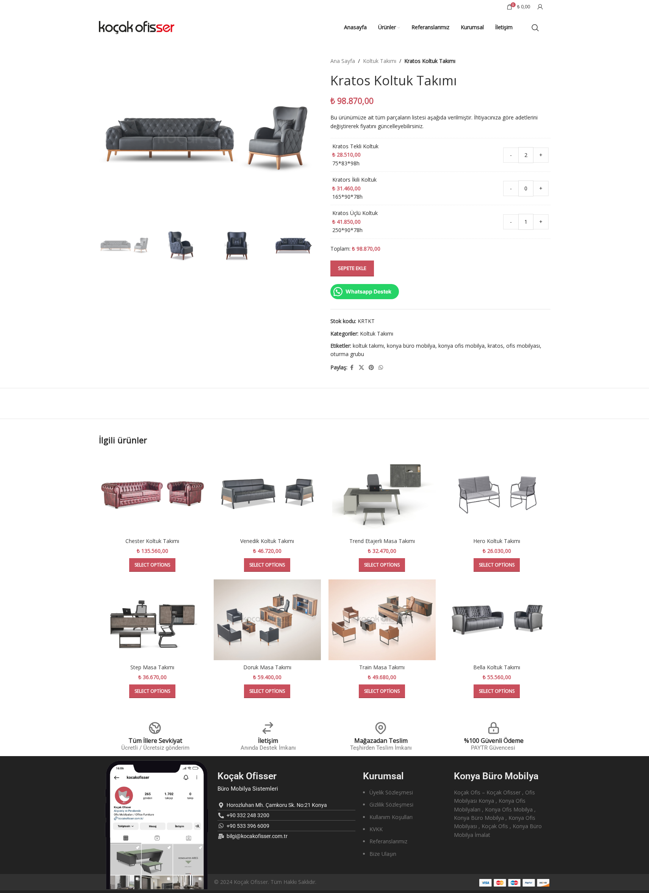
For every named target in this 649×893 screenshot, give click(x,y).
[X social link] (361, 368)
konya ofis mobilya (461, 345)
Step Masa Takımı (152, 667)
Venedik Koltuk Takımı (267, 541)
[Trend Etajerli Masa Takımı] (382, 494)
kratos (495, 345)
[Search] (535, 27)
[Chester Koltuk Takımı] (152, 494)
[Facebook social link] (352, 368)
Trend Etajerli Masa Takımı (382, 541)
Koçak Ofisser (247, 776)
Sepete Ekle (352, 268)
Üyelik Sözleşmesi (391, 792)
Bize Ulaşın (382, 853)
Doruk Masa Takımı (267, 667)
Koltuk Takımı (379, 60)
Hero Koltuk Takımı (496, 541)
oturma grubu (347, 354)
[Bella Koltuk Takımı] (496, 619)
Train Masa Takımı (382, 667)
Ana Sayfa (342, 60)
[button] (108, 245)
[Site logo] (137, 26)
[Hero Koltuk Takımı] (496, 494)
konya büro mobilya (411, 345)
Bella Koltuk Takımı (496, 667)
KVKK (376, 829)
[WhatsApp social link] (380, 368)
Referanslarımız (388, 841)
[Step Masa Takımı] (152, 619)
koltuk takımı (368, 345)
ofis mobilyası (523, 345)
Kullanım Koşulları (391, 817)
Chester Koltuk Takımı (152, 541)
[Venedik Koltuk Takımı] (267, 494)
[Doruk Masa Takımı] (267, 619)
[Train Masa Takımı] (382, 619)
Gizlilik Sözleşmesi (391, 804)
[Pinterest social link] (371, 368)
